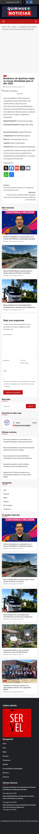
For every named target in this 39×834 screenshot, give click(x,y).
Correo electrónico (24, 361)
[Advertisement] (19, 51)
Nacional (6, 494)
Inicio (4, 743)
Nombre (6, 360)
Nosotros (6, 773)
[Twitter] (23, 2)
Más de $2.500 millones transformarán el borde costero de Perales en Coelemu (18, 449)
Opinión (6, 501)
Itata (5, 75)
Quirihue (7, 87)
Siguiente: (19, 196)
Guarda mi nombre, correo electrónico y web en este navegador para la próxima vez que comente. (19, 383)
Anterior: (18, 187)
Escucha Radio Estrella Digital (12, 768)
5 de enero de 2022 (17, 87)
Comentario (8, 334)
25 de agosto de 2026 (16, 241)
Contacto (6, 777)
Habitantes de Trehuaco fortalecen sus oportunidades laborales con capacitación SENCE (17, 474)
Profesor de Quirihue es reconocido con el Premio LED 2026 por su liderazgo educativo (17, 441)
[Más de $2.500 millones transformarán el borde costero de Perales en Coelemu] (19, 257)
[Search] (36, 21)
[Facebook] (27, 2)
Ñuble (5, 498)
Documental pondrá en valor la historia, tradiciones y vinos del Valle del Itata (16, 465)
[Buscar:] (14, 406)
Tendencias (7, 509)
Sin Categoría (7, 505)
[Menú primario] (3, 21)
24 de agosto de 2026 (16, 654)
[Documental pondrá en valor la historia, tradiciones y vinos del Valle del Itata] (19, 636)
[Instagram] (31, 2)
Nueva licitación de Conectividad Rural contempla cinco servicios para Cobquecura (17, 457)
